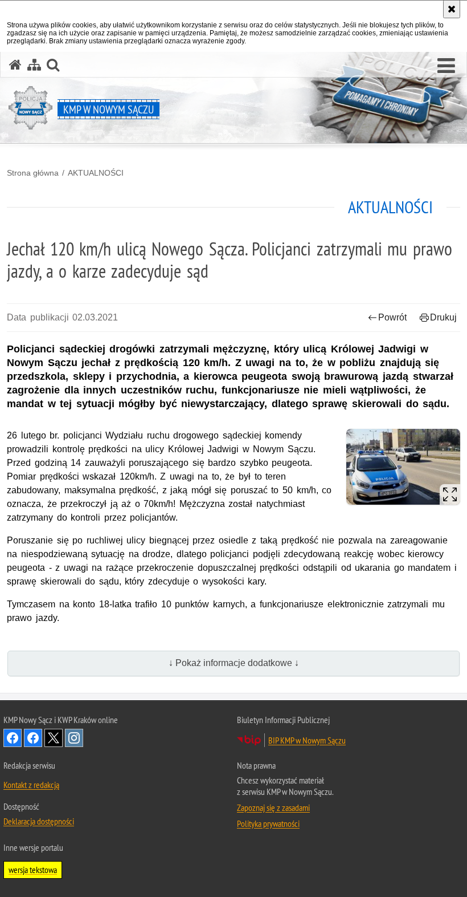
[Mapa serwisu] (34, 65)
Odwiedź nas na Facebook (12, 738)
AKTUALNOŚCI (96, 172)
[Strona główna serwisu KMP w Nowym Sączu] (15, 65)
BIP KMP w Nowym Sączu (307, 740)
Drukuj (443, 317)
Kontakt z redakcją (31, 784)
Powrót (392, 317)
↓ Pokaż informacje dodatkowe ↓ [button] (234, 663)
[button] (446, 66)
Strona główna (33, 172)
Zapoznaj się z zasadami (273, 807)
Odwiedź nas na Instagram (74, 738)
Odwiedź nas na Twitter (53, 738)
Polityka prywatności (268, 823)
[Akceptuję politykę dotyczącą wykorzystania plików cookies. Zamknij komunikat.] (451, 9)
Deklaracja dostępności (38, 821)
